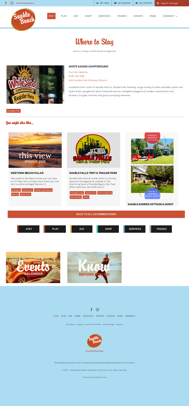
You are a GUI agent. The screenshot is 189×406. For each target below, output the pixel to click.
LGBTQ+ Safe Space (43, 190)
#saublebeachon (25, 3)
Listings (85, 51)
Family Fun (27, 190)
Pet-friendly (75, 197)
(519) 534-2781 (76, 76)
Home (76, 51)
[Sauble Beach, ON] (23, 9)
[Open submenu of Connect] (177, 16)
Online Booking (105, 193)
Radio (86, 197)
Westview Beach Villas (27, 172)
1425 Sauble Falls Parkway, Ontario (88, 80)
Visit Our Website (78, 72)
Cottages (16, 190)
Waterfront (25, 194)
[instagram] (11, 3)
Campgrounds (13, 111)
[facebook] (5, 3)
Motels (15, 194)
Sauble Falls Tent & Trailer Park (93, 172)
